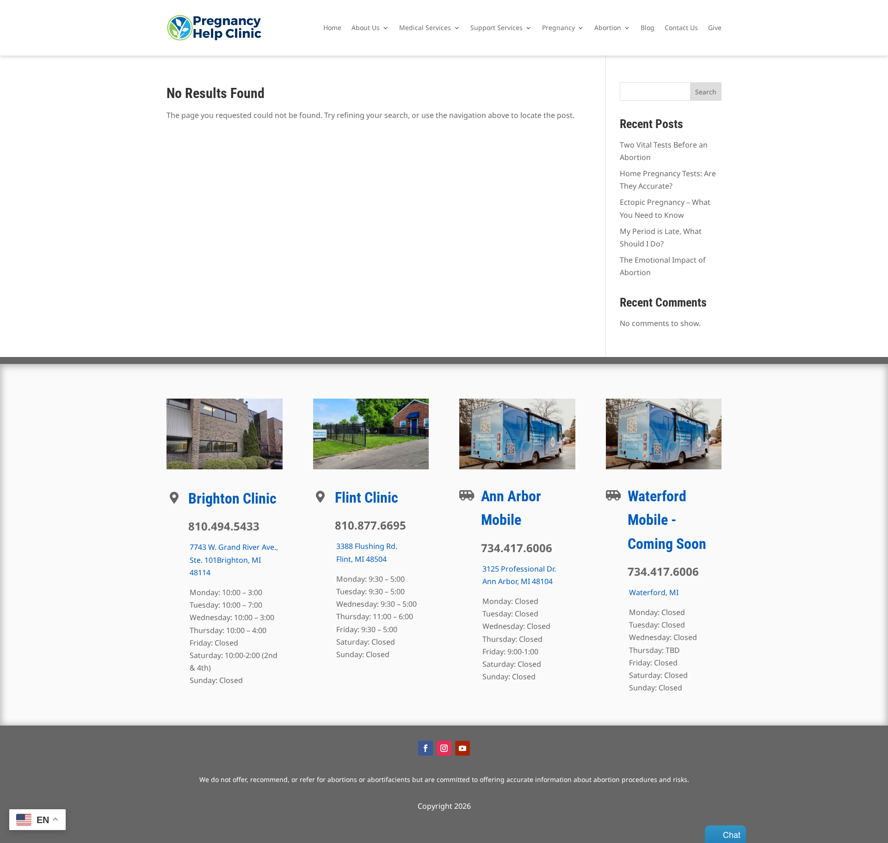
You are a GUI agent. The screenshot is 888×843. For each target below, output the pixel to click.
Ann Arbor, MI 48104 (517, 581)
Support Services (496, 27)
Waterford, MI (653, 592)
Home (332, 27)
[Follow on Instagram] (444, 748)
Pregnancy (558, 27)
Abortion (607, 27)
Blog (647, 27)
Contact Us (681, 27)
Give (715, 27)
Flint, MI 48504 (361, 559)
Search (705, 91)
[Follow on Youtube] (462, 748)
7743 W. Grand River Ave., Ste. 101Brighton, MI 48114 (234, 559)
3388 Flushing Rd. (366, 546)
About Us (366, 27)
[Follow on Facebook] (425, 748)
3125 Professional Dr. (519, 569)
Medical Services (425, 27)
